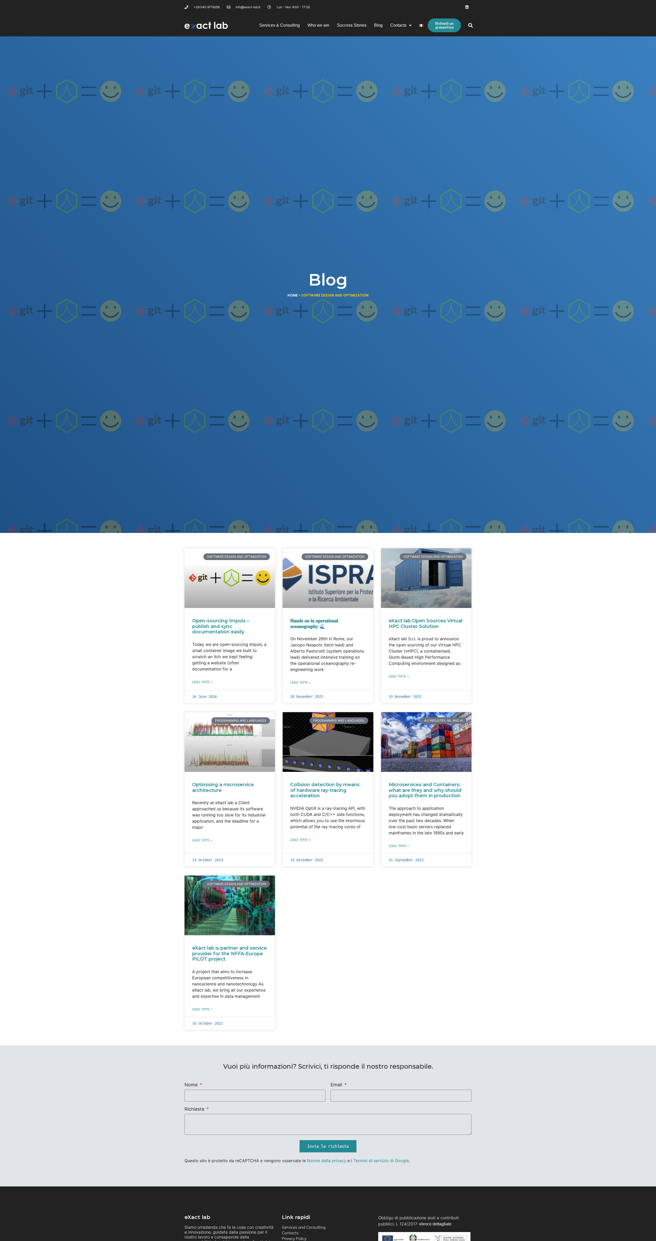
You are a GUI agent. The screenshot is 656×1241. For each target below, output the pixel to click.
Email (337, 1084)
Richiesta (195, 1109)
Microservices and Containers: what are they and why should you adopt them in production (425, 790)
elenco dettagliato (435, 1224)
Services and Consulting (303, 1227)
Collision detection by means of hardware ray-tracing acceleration (325, 790)
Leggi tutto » (202, 681)
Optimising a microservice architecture (223, 787)
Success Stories (351, 25)
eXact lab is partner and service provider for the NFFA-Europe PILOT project (229, 953)
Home (293, 295)
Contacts (398, 25)
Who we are (318, 25)
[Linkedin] (466, 7)
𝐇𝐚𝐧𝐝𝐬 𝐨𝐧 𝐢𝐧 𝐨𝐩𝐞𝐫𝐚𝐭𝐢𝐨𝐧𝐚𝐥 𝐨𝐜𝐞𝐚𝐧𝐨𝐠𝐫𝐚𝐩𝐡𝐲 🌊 (314, 623)
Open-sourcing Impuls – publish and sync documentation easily (220, 626)
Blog (378, 25)
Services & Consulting (279, 25)
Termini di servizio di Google (381, 1160)
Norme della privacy (326, 1160)
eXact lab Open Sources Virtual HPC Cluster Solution (426, 623)
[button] (470, 25)
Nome (191, 1084)
